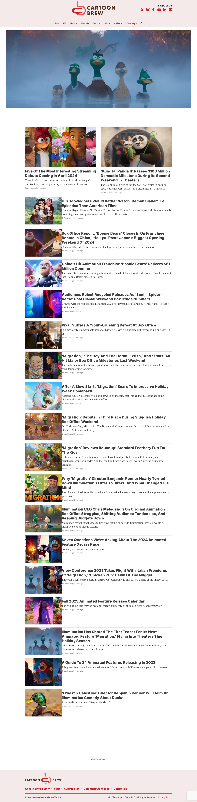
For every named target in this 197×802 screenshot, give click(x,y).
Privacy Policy (164, 797)
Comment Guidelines (96, 788)
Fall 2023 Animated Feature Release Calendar (103, 601)
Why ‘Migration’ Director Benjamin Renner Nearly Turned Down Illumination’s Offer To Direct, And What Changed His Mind (115, 483)
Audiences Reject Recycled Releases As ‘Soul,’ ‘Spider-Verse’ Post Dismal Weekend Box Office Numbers (112, 296)
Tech (95, 23)
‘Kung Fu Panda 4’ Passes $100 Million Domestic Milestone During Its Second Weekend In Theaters (135, 175)
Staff (57, 788)
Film (57, 23)
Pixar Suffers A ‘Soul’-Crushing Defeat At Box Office (109, 325)
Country (130, 23)
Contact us (120, 788)
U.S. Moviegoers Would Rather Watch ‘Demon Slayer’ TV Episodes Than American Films (113, 203)
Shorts (73, 23)
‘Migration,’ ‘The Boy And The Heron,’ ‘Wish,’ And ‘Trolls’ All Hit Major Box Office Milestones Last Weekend (116, 358)
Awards (85, 23)
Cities (117, 23)
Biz (106, 23)
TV (64, 23)
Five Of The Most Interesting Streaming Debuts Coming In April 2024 (60, 173)
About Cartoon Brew (37, 788)
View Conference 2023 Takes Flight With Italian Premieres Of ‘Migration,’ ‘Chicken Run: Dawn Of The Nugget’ (114, 572)
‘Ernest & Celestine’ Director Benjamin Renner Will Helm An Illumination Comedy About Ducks (115, 695)
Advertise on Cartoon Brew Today (43, 797)
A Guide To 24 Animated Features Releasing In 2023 (108, 662)
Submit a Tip (71, 788)
